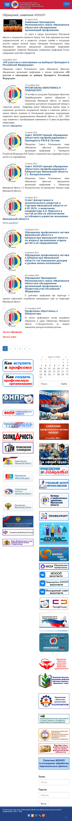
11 (45, 368)
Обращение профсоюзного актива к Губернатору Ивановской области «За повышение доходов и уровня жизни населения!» (47, 259)
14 (58, 368)
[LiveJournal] (40, 814)
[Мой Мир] (36, 814)
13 (54, 368)
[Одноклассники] (32, 814)
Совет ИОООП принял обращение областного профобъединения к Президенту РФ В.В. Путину (46, 137)
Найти (64, 383)
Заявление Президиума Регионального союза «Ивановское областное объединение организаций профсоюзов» (47, 26)
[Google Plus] (43, 814)
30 (55, 362)
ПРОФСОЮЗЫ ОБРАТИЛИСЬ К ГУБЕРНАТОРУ (43, 89)
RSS (66, 817)
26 (49, 374)
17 (40, 371)
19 (49, 371)
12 (49, 368)
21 (58, 371)
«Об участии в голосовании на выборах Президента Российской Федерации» (36, 63)
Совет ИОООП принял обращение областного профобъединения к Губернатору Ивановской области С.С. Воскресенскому (46, 170)
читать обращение (12, 125)
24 (40, 374)
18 (45, 371)
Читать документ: (10, 222)
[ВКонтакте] (29, 814)
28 (58, 374)
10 (40, 368)
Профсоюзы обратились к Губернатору (41, 312)
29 (63, 374)
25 (45, 374)
